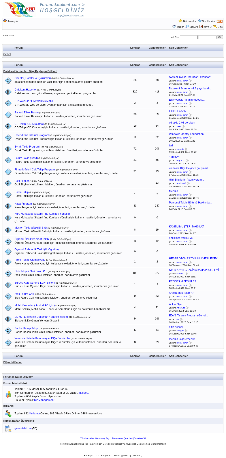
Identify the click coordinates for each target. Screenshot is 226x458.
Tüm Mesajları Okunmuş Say (94, 438)
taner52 (181, 273)
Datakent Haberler (26, 89)
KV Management (44, 400)
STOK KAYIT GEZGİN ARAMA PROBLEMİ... (195, 269)
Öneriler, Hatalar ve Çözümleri (33, 78)
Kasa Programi (23, 203)
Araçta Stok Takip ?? (181, 292)
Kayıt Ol (207, 27)
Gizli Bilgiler (22, 181)
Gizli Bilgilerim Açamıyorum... (186, 179)
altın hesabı (176, 327)
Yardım (180, 27)
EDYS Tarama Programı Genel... (188, 315)
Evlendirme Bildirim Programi (32, 135)
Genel (7, 54)
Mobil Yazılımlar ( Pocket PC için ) (35, 305)
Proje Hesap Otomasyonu (30, 259)
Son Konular (208, 21)
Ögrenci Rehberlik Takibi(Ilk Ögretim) (37, 249)
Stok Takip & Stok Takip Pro (31, 271)
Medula (173, 191)
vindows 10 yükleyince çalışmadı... (189, 168)
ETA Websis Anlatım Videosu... (187, 99)
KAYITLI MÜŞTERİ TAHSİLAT (186, 226)
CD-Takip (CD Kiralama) (29, 124)
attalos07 (181, 183)
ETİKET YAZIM (177, 111)
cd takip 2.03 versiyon (182, 122)
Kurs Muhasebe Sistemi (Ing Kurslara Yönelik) (42, 213)
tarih (171, 145)
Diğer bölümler (12, 362)
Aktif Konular (189, 21)
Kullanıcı (8, 406)
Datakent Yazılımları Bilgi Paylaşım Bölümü (30, 71)
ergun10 (181, 160)
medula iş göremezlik (182, 339)
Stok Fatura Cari (24, 293)
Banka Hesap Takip (26, 328)
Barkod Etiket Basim (27, 112)
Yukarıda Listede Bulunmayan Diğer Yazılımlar (42, 338)
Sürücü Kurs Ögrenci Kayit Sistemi (35, 282)
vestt (179, 126)
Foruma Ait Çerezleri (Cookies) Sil (129, 438)
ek (178, 319)
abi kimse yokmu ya (181, 238)
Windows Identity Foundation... (187, 134)
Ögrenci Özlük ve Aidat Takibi (32, 239)
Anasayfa (13, 21)
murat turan (182, 80)
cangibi (180, 149)
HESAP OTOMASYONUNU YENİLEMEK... (194, 258)
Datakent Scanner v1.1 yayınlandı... (190, 88)
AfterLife (181, 308)
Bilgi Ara (194, 27)
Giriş (220, 27)
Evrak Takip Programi (27, 146)
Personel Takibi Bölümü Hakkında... (190, 202)
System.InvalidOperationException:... (191, 77)
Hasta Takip (22, 192)
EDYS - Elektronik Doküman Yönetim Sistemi (41, 316)
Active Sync (176, 304)
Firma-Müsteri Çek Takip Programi (35, 169)
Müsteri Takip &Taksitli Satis (31, 227)
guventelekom (23, 428)
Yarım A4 (174, 156)
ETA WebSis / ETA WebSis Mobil (34, 101)
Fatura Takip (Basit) (26, 158)
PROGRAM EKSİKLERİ (183, 281)
